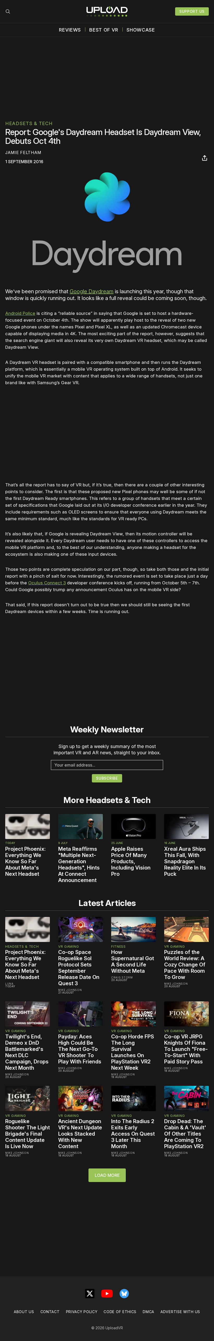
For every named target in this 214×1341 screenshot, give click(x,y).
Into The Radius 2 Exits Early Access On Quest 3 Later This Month (133, 1133)
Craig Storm (122, 977)
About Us (24, 1311)
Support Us (192, 11)
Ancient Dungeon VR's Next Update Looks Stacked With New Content (80, 1133)
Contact (50, 1311)
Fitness (118, 946)
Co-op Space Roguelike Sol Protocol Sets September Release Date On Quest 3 (78, 968)
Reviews (70, 30)
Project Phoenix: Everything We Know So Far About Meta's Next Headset (25, 861)
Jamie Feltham (23, 152)
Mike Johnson (70, 990)
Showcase (141, 30)
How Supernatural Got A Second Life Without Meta (132, 961)
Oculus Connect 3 (47, 582)
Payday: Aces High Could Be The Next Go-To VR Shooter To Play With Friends (79, 1049)
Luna (9, 983)
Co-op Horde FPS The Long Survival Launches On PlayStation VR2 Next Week (132, 1052)
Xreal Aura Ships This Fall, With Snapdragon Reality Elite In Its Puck (185, 861)
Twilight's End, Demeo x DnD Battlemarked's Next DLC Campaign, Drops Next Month (27, 1052)
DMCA (148, 1311)
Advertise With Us (180, 1311)
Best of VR (103, 30)
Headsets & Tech (29, 123)
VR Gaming (68, 946)
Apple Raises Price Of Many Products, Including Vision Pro (131, 861)
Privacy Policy (82, 1311)
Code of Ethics (120, 1311)
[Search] (7, 11)
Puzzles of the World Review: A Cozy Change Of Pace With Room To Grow (184, 964)
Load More (107, 1175)
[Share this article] (204, 158)
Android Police (20, 313)
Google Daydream (92, 291)
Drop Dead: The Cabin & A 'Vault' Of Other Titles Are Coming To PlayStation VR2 (185, 1133)
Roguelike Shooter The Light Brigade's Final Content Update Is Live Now (27, 1133)
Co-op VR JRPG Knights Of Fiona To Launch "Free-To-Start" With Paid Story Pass (186, 1049)
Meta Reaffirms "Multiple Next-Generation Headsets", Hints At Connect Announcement (79, 864)
